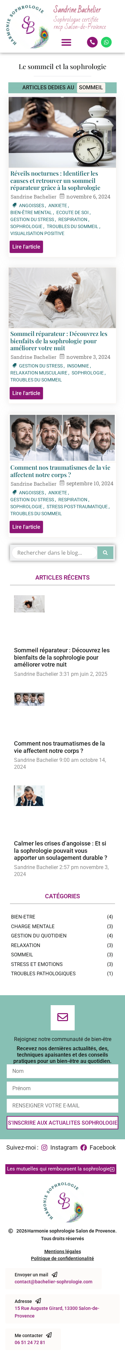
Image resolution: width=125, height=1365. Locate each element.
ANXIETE (58, 205)
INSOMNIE (79, 365)
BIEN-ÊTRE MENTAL (32, 212)
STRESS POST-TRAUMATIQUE (78, 506)
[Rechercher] (105, 552)
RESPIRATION (73, 219)
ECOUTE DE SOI (73, 212)
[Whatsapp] (106, 42)
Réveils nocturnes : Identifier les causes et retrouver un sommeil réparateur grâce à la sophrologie (55, 181)
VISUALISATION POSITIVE (37, 233)
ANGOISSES (32, 205)
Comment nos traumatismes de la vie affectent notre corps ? (60, 471)
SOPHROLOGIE (27, 226)
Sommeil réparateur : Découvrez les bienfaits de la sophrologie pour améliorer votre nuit (58, 341)
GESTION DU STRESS (33, 219)
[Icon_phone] (92, 42)
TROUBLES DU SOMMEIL (73, 226)
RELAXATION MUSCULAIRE (39, 372)
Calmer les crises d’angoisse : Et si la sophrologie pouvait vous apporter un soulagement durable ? (60, 850)
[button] (66, 42)
